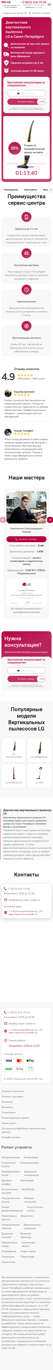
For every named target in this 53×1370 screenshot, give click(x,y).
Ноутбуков (28, 1189)
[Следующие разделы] (50, 190)
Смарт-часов (27, 1251)
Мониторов (26, 1180)
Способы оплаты (10, 1137)
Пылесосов (7, 1256)
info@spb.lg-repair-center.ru (24, 899)
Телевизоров (31, 1157)
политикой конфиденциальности (32, 109)
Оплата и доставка (12, 1096)
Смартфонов (8, 1251)
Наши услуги (8, 1123)
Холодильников (10, 1157)
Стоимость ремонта (12, 1091)
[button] (50, 520)
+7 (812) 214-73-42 (33, 2)
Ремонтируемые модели (15, 1117)
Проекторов (27, 1256)
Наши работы (30, 189)
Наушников (8, 1261)
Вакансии (7, 1107)
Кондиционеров (29, 1162)
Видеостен (27, 1215)
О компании (8, 1112)
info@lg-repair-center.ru (22, 1023)
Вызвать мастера (28, 539)
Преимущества (11, 189)
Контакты (7, 1101)
